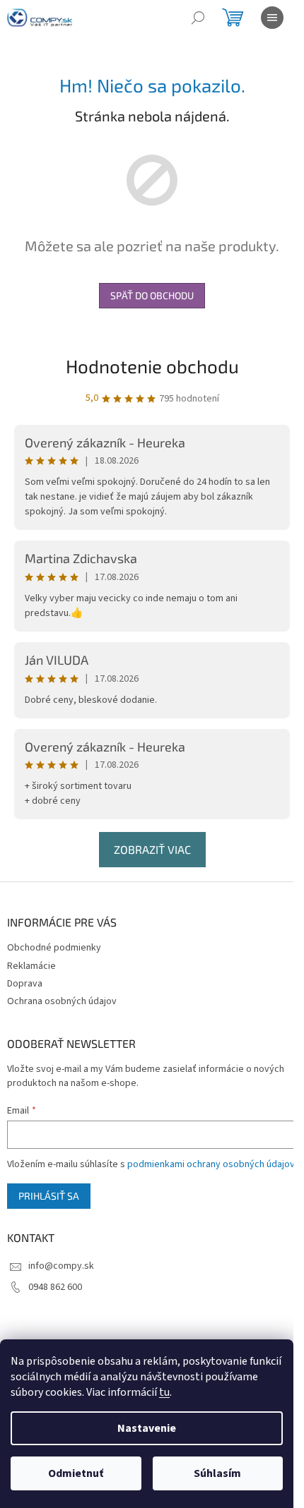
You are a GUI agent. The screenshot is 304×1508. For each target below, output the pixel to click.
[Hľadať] (198, 18)
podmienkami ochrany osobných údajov (211, 1164)
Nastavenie (146, 1428)
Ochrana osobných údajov (62, 1001)
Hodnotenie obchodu (152, 366)
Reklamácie (31, 966)
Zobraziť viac (152, 849)
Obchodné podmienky (54, 948)
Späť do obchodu (152, 295)
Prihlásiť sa (48, 1196)
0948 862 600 (55, 1287)
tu (164, 1392)
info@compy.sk (61, 1266)
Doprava (24, 984)
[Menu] (272, 18)
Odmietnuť (75, 1473)
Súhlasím (217, 1473)
